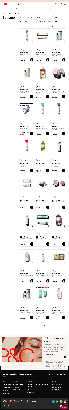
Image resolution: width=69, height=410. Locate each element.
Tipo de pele (34, 21)
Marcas (10, 13)
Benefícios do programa (57, 388)
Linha (44, 17)
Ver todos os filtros (25, 17)
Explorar (5, 381)
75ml (38, 307)
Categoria (37, 17)
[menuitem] (34, 8)
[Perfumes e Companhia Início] (5, 3)
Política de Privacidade (57, 368)
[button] (19, 4)
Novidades (6, 387)
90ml (38, 49)
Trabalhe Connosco (16, 388)
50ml (22, 49)
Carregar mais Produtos (43, 326)
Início (5, 13)
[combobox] (35, 4)
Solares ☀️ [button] (42, 8)
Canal (56, 21)
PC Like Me (55, 381)
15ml (38, 197)
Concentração (24, 21)
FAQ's (29, 389)
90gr (54, 197)
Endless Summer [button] (59, 8)
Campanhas (7, 384)
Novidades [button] (29, 8)
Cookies (18, 406)
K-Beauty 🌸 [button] (50, 8)
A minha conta (57, 384)
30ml (38, 123)
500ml (38, 160)
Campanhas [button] (17, 8)
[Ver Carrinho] (65, 4)
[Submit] (65, 357)
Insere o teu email (49, 354)
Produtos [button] (8, 8)
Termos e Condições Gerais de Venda (37, 385)
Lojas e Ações (18, 384)
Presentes (6, 393)
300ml (54, 160)
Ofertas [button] (23, 8)
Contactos (30, 392)
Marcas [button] (36, 8)
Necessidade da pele (46, 21)
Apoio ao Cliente (31, 381)
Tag (50, 17)
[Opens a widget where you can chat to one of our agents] (64, 407)
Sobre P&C (15, 381)
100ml (54, 49)
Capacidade (57, 17)
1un (22, 123)
